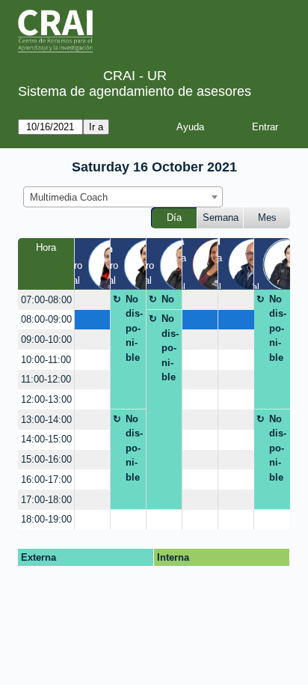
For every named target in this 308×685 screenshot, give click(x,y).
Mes (267, 217)
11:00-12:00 (46, 379)
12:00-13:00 (46, 399)
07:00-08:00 (46, 299)
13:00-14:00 (46, 419)
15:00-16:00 (46, 459)
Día (174, 217)
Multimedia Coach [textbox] (69, 197)
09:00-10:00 (46, 339)
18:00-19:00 (46, 519)
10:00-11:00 (46, 359)
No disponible (134, 328)
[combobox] (123, 196)
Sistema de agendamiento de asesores (134, 91)
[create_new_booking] (92, 300)
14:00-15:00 (46, 439)
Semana (220, 217)
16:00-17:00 (46, 479)
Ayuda (190, 127)
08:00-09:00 (46, 319)
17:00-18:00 (46, 499)
